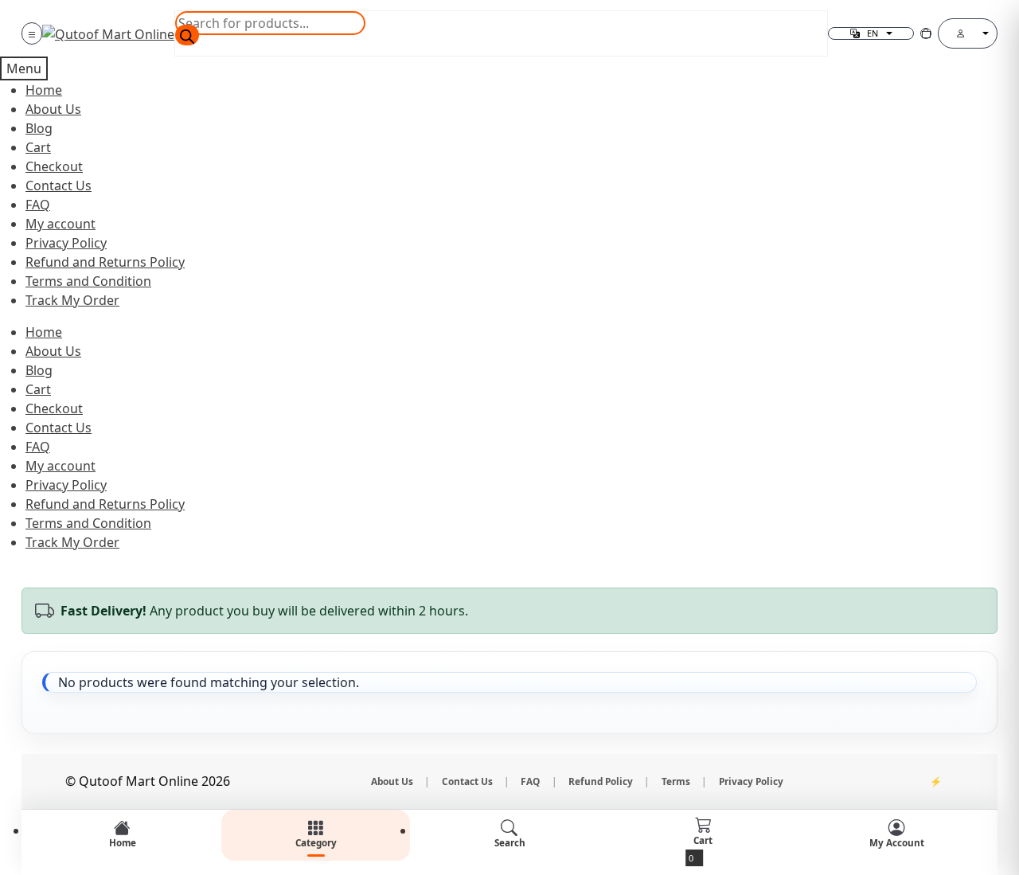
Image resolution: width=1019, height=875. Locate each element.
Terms (676, 781)
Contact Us (58, 185)
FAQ (37, 204)
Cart (38, 147)
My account (60, 223)
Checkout (54, 166)
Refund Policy (600, 781)
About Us (53, 109)
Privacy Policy (66, 243)
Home (43, 90)
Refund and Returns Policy (105, 262)
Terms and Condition (88, 281)
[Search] (187, 35)
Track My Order (72, 300)
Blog (39, 128)
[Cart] (925, 34)
